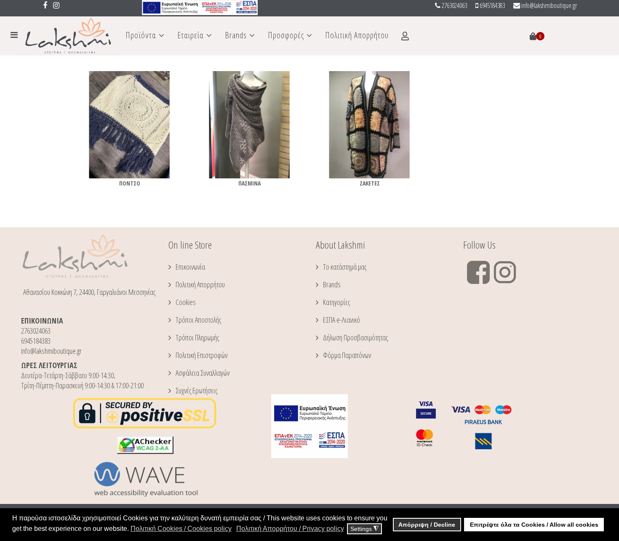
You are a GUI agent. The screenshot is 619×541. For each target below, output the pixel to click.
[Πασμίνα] (249, 124)
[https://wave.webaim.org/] (145, 479)
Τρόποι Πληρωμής (196, 337)
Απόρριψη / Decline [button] (426, 524)
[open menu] (14, 34)
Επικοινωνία (189, 267)
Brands (236, 35)
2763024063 (454, 5)
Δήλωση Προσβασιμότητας (355, 337)
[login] (405, 36)
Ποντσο (129, 183)
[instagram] (56, 5)
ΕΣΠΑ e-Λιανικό (341, 320)
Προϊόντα (140, 35)
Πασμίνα (249, 183)
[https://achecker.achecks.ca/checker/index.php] (145, 445)
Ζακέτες (370, 183)
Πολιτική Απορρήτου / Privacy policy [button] (290, 528)
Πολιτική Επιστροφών (200, 355)
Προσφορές (286, 35)
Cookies (185, 302)
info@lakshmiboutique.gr (549, 5)
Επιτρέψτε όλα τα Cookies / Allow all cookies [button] (534, 524)
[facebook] (45, 5)
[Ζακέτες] (369, 124)
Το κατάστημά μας (344, 267)
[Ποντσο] (129, 124)
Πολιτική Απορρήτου (357, 35)
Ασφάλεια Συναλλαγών (201, 373)
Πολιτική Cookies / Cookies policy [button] (181, 528)
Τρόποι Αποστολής (197, 320)
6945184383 (492, 5)
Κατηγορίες (336, 302)
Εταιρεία (190, 35)
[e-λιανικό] (200, 7)
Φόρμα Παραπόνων (346, 355)
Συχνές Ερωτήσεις (195, 390)
